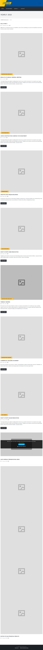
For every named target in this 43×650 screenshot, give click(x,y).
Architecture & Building (6, 357)
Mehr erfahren (21, 442)
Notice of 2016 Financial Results (10, 636)
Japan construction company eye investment (14, 136)
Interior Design (5, 191)
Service (16, 8)
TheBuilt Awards (5, 302)
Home (2, 8)
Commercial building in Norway (10, 360)
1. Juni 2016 (3, 137)
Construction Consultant (7, 74)
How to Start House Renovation (10, 418)
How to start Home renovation (9, 252)
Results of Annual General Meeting (11, 77)
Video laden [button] (22, 444)
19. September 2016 (5, 25)
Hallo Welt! (4, 23)
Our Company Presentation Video (10, 459)
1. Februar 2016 (4, 419)
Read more (3, 87)
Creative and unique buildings (9, 194)
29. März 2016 (4, 196)
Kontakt (23, 8)
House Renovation (5, 132)
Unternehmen (9, 8)
